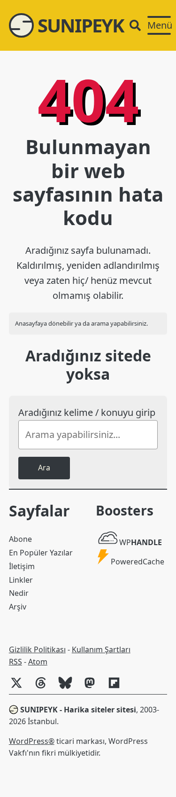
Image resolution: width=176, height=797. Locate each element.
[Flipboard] (118, 687)
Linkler (21, 580)
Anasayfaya (31, 323)
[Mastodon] (93, 687)
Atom (37, 661)
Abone (20, 539)
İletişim (22, 566)
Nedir (19, 593)
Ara (44, 467)
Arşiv (17, 607)
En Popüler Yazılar (41, 552)
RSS (15, 661)
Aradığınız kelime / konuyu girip (86, 412)
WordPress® (31, 741)
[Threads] (44, 687)
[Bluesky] (69, 687)
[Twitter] (20, 687)
